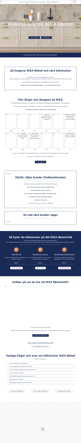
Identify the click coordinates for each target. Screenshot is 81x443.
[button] (16, 262)
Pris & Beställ (25, 2)
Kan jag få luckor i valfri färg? (16, 379)
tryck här (72, 428)
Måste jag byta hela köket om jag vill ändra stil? (20, 382)
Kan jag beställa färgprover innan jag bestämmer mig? (22, 376)
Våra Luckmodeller (41, 2)
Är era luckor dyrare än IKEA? (16, 373)
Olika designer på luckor (65, 436)
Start (20, 2)
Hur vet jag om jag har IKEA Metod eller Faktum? (20, 366)
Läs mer (16, 262)
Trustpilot (6, 19)
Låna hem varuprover (64, 433)
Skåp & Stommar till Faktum (65, 435)
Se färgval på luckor (64, 438)
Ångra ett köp (62, 440)
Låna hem (48, 2)
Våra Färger (33, 2)
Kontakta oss (55, 2)
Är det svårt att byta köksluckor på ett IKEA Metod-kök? (22, 369)
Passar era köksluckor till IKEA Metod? (18, 363)
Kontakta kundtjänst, (64, 428)
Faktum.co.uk (44, 416)
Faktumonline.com (45, 423)
